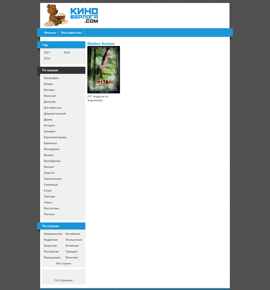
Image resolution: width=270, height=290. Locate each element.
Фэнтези (49, 214)
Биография (51, 78)
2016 (67, 52)
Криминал (50, 143)
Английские (72, 233)
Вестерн (49, 89)
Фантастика (51, 208)
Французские (52, 257)
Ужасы (48, 202)
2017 (47, 52)
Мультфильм (52, 160)
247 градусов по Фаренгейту (97, 98)
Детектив (49, 101)
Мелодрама (51, 149)
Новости (49, 172)
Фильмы (50, 32)
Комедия (49, 131)
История (49, 125)
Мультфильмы (71, 32)
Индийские (51, 239)
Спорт (48, 190)
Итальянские (73, 239)
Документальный (55, 113)
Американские (53, 233)
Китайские (72, 245)
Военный (50, 95)
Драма (48, 119)
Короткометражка (55, 137)
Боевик (48, 83)
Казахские (50, 245)
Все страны (63, 263)
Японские (71, 257)
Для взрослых (53, 107)
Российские (51, 251)
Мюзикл (49, 166)
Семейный (51, 184)
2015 (47, 58)
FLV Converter (64, 280)
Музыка (49, 155)
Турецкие (71, 251)
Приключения (53, 178)
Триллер (49, 196)
